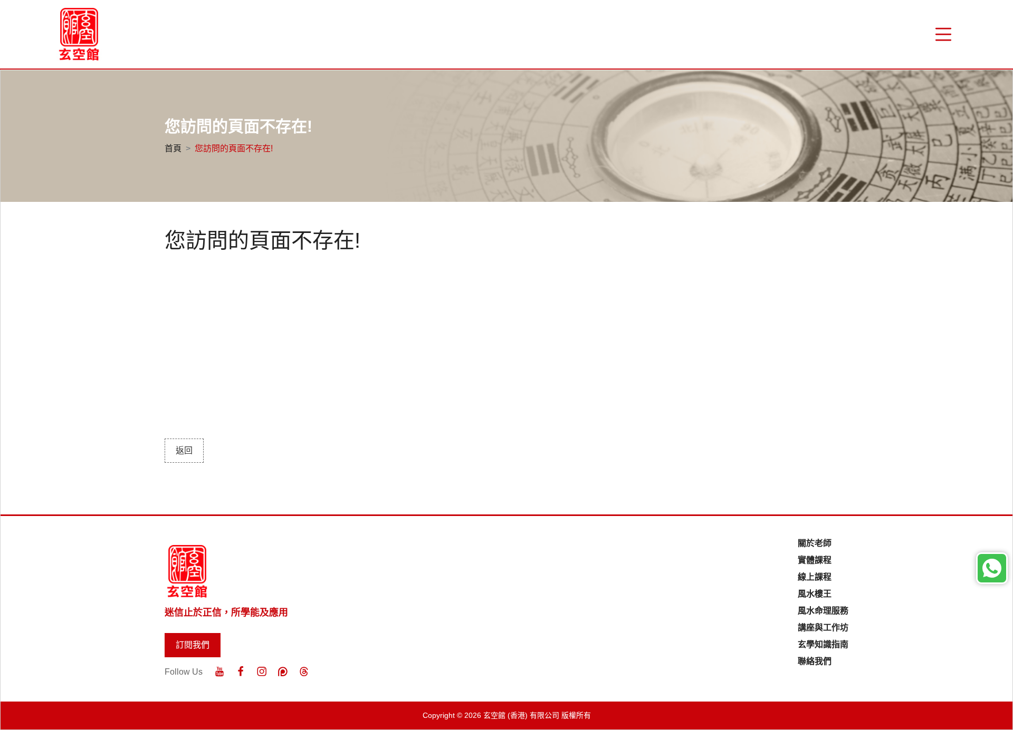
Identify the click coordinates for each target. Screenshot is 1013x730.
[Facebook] (241, 671)
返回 (184, 450)
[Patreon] (283, 671)
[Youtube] (219, 671)
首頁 (173, 148)
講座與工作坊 (823, 627)
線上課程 (815, 576)
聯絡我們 (815, 661)
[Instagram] (262, 671)
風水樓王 (815, 593)
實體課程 (815, 560)
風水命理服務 (823, 610)
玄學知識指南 (823, 644)
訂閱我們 (192, 644)
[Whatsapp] (992, 568)
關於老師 (815, 543)
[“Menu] (943, 34)
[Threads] (304, 671)
